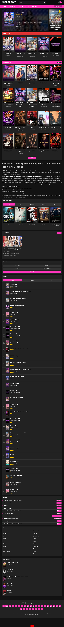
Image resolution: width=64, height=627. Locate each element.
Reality (15, 314)
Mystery (4, 543)
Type (16, 268)
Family (20, 204)
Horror (4, 541)
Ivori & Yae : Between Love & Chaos (19, 348)
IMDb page (47, 184)
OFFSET (9, 591)
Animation (5, 533)
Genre (17, 265)
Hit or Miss (10, 569)
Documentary (36, 536)
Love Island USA (14, 461)
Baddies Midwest (14, 319)
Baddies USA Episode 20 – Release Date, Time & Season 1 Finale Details (12, 249)
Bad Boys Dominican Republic (18, 298)
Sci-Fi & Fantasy (6, 551)
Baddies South (14, 312)
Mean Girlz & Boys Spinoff (17, 305)
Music (34, 541)
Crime (9, 204)
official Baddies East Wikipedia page (34, 184)
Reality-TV (18, 16)
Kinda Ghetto (10, 583)
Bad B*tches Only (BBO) (16, 397)
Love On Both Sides (12, 562)
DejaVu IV (20, 12)
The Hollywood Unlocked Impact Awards (18, 576)
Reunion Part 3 (29, 188)
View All (59, 62)
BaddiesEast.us (21, 197)
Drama (15, 328)
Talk (55, 204)
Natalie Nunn (50, 170)
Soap (34, 551)
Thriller (34, 554)
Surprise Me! (58, 6)
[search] (45, 2)
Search (32, 271)
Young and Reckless (15, 341)
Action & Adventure (37, 531)
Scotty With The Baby (16, 475)
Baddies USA (13, 284)
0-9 (7, 606)
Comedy (35, 533)
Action (4, 531)
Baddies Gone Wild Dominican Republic (20, 291)
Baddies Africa (14, 334)
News (34, 543)
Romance (35, 548)
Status (46, 265)
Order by (46, 268)
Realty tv (44, 204)
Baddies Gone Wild (15, 326)
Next (32, 157)
